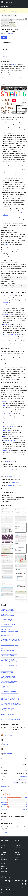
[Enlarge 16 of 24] (24, 524)
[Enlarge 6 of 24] (11, 556)
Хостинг (3, 845)
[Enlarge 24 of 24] (24, 601)
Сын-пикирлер (6, 46)
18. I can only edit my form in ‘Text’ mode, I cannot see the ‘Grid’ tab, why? (11, 704)
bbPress (4, 868)
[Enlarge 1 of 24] (11, 509)
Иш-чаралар (18, 854)
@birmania (8, 461)
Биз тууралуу (5, 840)
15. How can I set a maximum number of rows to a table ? (8, 687)
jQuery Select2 (7, 430)
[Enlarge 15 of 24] (24, 518)
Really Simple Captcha (13, 485)
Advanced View (5, 786)
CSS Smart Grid (7, 414)
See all (25, 809)
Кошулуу (17, 852)
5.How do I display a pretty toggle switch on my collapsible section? (10, 630)
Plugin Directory (5, 6)
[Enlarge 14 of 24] (24, 509)
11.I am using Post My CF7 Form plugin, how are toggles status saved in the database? (9, 660)
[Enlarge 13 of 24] (11, 595)
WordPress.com (6, 864)
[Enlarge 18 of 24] (24, 545)
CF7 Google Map (7, 324)
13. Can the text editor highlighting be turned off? (7, 671)
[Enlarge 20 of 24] (24, 566)
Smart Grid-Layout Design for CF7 (12, 334)
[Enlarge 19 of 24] (24, 556)
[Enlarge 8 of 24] (11, 566)
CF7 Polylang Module (8, 296)
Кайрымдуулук (19, 857)
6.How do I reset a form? (7, 635)
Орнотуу (5, 49)
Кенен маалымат (7, 42)
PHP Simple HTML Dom (9, 440)
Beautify (5, 401)
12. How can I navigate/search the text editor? (9, 666)
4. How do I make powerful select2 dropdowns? (8, 625)
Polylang (5, 302)
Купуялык (3, 847)
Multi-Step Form (23, 782)
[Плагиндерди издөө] (15, 15)
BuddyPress (5, 871)
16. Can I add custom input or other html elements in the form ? (9, 692)
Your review (4, 809)
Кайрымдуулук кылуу (7, 832)
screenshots (4, 353)
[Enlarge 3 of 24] (11, 526)
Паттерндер (18, 847)
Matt (3, 866)
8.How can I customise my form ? (9, 645)
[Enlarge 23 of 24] (24, 596)
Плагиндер (17, 845)
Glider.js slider (6, 450)
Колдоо (5, 56)
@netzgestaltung (14, 482)
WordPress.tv (5, 859)
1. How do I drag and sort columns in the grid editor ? (8, 609)
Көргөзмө (17, 840)
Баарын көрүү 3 (23, 776)
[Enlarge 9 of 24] (11, 572)
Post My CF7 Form (8, 314)
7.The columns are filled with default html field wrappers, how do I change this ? (11, 640)
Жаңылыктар (4, 843)
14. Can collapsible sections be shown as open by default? (9, 677)
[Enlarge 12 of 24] (11, 589)
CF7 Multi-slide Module (9, 306)
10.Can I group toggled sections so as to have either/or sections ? (9, 654)
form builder (16, 782)
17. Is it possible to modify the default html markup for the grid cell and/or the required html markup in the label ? (10, 698)
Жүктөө (4, 37)
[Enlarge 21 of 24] (24, 570)
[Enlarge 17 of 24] (24, 535)
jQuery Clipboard (7, 422)
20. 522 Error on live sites (7, 714)
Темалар (17, 843)
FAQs (20, 351)
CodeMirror (6, 405)
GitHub (6, 244)
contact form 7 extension (21, 779)
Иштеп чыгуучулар (6, 857)
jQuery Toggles (7, 436)
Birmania (6, 749)
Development (6, 53)
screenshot (13, 379)
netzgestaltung (8, 753)
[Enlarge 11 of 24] (11, 582)
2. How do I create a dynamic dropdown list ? (7, 615)
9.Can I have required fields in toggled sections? (7, 649)
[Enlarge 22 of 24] (24, 593)
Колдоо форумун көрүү (7, 819)
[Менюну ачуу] (26, 2)
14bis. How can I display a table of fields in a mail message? (9, 682)
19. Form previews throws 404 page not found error (7, 709)
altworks (6, 744)
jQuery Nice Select (8, 426)
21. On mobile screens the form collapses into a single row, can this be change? (11, 718)
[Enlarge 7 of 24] (11, 561)
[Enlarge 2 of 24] (11, 517)
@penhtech (9, 476)
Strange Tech (7, 739)
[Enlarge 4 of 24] (11, 536)
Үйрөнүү (3, 852)
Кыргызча (7, 877)
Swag (17, 859)
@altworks (13, 469)
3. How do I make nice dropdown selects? (7, 620)
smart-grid (14, 64)
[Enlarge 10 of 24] (11, 576)
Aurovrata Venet (10, 33)
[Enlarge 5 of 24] (11, 546)
